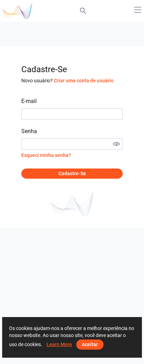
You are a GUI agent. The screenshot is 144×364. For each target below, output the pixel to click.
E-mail (29, 101)
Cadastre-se (72, 173)
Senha (29, 131)
